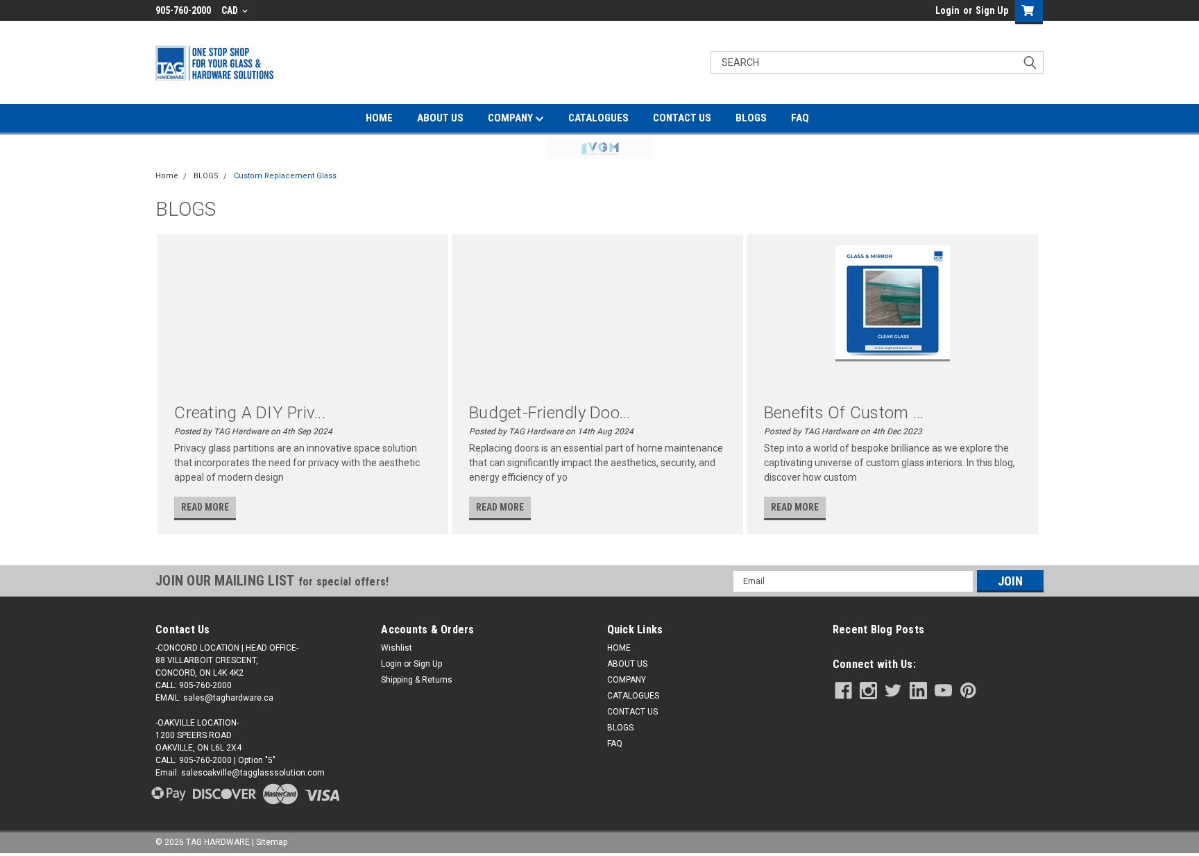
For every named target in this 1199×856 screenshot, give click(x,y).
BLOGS (751, 118)
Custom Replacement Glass (285, 175)
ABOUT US (440, 118)
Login (947, 10)
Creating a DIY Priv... (249, 412)
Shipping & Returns (416, 680)
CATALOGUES (598, 118)
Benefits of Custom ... (844, 412)
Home (166, 175)
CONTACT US (682, 118)
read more (205, 507)
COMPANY (511, 118)
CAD (230, 10)
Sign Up (992, 10)
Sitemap (271, 842)
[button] (600, 148)
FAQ (800, 118)
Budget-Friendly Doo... (550, 412)
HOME (379, 118)
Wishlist (396, 648)
